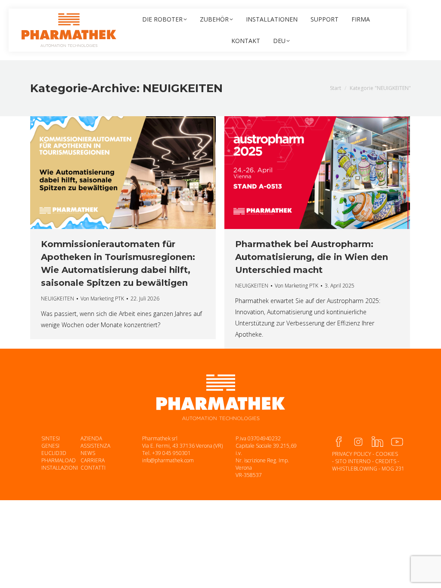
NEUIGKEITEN (57, 298)
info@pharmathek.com (168, 460)
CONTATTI (93, 467)
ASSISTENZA (95, 445)
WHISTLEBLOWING (354, 468)
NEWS (88, 453)
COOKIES (387, 454)
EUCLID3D (53, 453)
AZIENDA (91, 438)
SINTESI (50, 438)
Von (102, 298)
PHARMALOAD (58, 460)
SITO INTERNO (353, 461)
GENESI (50, 445)
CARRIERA (93, 460)
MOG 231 (393, 468)
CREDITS (385, 461)
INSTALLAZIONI (59, 467)
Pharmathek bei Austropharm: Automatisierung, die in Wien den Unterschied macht (311, 257)
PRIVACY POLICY (351, 454)
